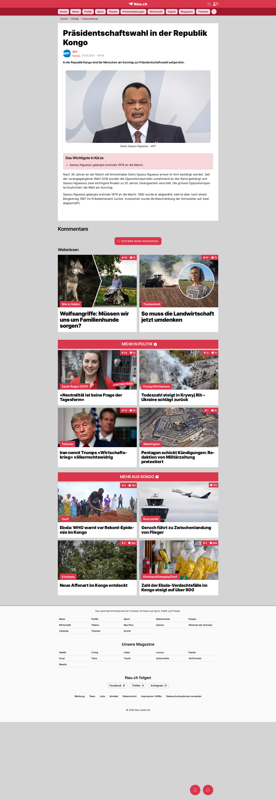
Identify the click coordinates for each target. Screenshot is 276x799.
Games (160, 625)
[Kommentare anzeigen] (208, 790)
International (90, 18)
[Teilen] (195, 790)
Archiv (127, 631)
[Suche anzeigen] (209, 4)
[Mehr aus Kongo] (138, 476)
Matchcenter (163, 619)
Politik (75, 18)
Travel (127, 658)
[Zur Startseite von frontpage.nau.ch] (138, 3)
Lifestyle (63, 631)
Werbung (80, 696)
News (62, 619)
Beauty (63, 664)
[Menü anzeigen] (215, 4)
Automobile (162, 658)
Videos (95, 625)
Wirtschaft (65, 625)
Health (62, 652)
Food (62, 658)
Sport (127, 619)
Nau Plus (128, 625)
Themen (95, 631)
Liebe (127, 652)
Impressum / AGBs (151, 696)
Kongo (76, 55)
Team (92, 696)
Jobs (102, 696)
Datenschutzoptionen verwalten (184, 696)
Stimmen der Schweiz (200, 625)
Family (192, 652)
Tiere (94, 658)
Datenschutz (130, 696)
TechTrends (195, 658)
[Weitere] (214, 11)
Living (94, 652)
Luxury (160, 652)
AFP (74, 51)
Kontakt (114, 696)
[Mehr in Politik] (138, 344)
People (192, 619)
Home (64, 18)
